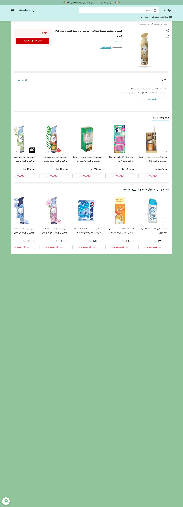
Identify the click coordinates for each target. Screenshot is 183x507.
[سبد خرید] (12, 10)
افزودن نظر (22, 80)
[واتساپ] (6, 501)
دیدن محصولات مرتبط (33, 40)
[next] (17, 151)
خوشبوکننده (143, 24)
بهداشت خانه (155, 24)
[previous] (166, 151)
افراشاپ (167, 10)
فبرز (115, 41)
